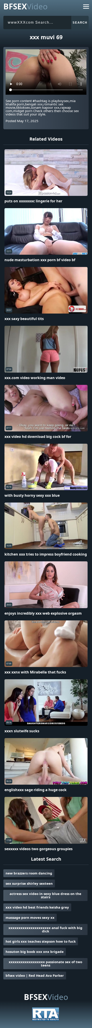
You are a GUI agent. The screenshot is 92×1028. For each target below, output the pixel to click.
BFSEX (25, 6)
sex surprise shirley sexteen (29, 883)
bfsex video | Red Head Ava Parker (35, 975)
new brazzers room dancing (29, 873)
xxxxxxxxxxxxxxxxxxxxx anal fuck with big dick (45, 929)
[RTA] (45, 1019)
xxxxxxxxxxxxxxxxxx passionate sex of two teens (45, 963)
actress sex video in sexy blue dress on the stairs (45, 895)
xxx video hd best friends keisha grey (37, 907)
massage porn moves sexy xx (30, 917)
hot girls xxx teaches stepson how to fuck (41, 941)
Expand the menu (86, 7)
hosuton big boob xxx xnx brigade (35, 951)
